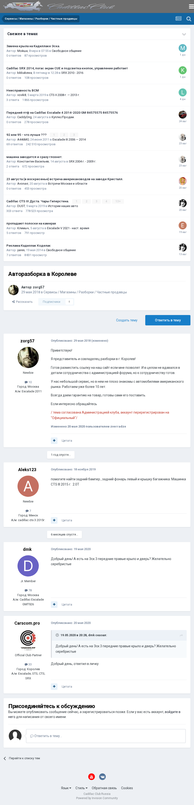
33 (30, 664)
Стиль (80, 788)
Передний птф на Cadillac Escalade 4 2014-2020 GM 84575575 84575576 (62, 112)
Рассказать (24, 301)
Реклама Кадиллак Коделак (28, 245)
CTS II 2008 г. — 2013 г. (64, 95)
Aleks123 (27, 469)
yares (21, 250)
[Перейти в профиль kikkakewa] (183, 70)
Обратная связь (104, 788)
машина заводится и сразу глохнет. (34, 157)
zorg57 (38, 287)
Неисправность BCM (22, 90)
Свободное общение (66, 51)
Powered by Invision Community (97, 798)
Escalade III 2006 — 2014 (69, 139)
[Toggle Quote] (58, 635)
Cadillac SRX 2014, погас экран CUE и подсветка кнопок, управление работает (67, 68)
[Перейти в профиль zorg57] (13, 290)
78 (30, 590)
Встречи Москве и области (67, 183)
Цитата (67, 440)
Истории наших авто (63, 206)
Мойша (22, 51)
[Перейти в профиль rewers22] (183, 137)
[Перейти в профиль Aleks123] (28, 486)
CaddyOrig (24, 117)
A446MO (23, 139)
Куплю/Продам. (63, 117)
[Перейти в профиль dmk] (28, 566)
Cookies (127, 788)
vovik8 (21, 95)
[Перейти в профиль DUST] (183, 203)
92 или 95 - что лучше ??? (26, 135)
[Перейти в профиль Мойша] (183, 48)
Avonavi (22, 183)
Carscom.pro (27, 623)
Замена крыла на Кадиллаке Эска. (33, 46)
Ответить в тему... (48, 736)
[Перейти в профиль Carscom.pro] (28, 640)
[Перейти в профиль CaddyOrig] (183, 115)
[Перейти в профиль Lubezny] (183, 92)
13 (117, 201)
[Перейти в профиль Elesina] (183, 225)
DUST (21, 206)
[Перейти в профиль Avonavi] (183, 181)
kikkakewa (24, 73)
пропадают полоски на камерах (31, 223)
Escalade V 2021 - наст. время (68, 228)
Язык (65, 788)
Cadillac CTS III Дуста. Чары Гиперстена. (38, 201)
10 (30, 382)
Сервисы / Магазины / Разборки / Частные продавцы (85, 292)
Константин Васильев (33, 161)
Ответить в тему (168, 320)
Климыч (23, 228)
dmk (27, 549)
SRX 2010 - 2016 (72, 73)
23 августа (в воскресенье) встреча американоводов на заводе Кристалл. (64, 179)
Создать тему (126, 320)
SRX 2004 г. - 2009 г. (82, 161)
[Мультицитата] (54, 440)
